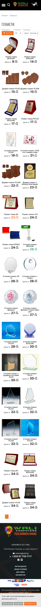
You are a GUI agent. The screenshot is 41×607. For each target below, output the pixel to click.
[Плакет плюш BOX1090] (11, 107)
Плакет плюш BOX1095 (30, 471)
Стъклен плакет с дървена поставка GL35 (11, 375)
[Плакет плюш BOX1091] (30, 45)
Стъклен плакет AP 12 (11, 277)
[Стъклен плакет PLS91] (11, 139)
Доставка (20, 572)
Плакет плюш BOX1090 (11, 119)
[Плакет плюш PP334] (30, 107)
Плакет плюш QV (11, 214)
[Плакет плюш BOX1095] (30, 459)
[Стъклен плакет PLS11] (30, 362)
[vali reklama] (20, 4)
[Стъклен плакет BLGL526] (30, 330)
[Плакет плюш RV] (11, 459)
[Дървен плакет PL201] (11, 77)
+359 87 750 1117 (22, 556)
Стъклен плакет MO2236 (30, 245)
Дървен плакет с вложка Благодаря (30, 183)
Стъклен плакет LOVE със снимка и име (30, 151)
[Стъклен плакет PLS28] (11, 427)
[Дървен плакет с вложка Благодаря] (30, 171)
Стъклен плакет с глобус (29, 277)
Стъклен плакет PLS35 (11, 342)
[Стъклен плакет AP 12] (11, 265)
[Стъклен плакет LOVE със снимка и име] (30, 139)
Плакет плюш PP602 (11, 244)
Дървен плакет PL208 (11, 182)
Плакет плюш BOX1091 (30, 57)
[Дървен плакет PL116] (11, 491)
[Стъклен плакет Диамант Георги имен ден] (30, 296)
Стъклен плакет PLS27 (11, 408)
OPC (30, 592)
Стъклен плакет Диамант (11, 309)
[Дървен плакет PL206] (30, 77)
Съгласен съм (30, 603)
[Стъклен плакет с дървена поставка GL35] (11, 362)
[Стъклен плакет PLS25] (30, 395)
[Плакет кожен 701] (30, 203)
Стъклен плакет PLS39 (30, 440)
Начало (5, 15)
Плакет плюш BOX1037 (30, 503)
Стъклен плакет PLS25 (30, 408)
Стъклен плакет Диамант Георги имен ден (30, 309)
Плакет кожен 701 (30, 214)
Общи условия (20, 569)
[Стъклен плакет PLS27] (11, 395)
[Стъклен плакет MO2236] (30, 233)
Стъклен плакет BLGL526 (30, 342)
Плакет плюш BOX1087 (11, 57)
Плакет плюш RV (11, 471)
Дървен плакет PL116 (11, 502)
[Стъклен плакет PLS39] (30, 427)
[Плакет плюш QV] (11, 203)
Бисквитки (20, 575)
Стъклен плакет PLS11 (30, 374)
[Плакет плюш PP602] (11, 233)
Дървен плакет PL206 (30, 88)
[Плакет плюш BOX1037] (30, 491)
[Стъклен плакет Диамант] (11, 296)
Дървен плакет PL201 (11, 88)
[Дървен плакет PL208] (11, 171)
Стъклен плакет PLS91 (11, 151)
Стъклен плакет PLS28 (11, 440)
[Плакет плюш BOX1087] (11, 45)
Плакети (13, 15)
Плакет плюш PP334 (30, 119)
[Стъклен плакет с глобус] (30, 265)
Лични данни (20, 566)
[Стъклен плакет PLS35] (11, 330)
